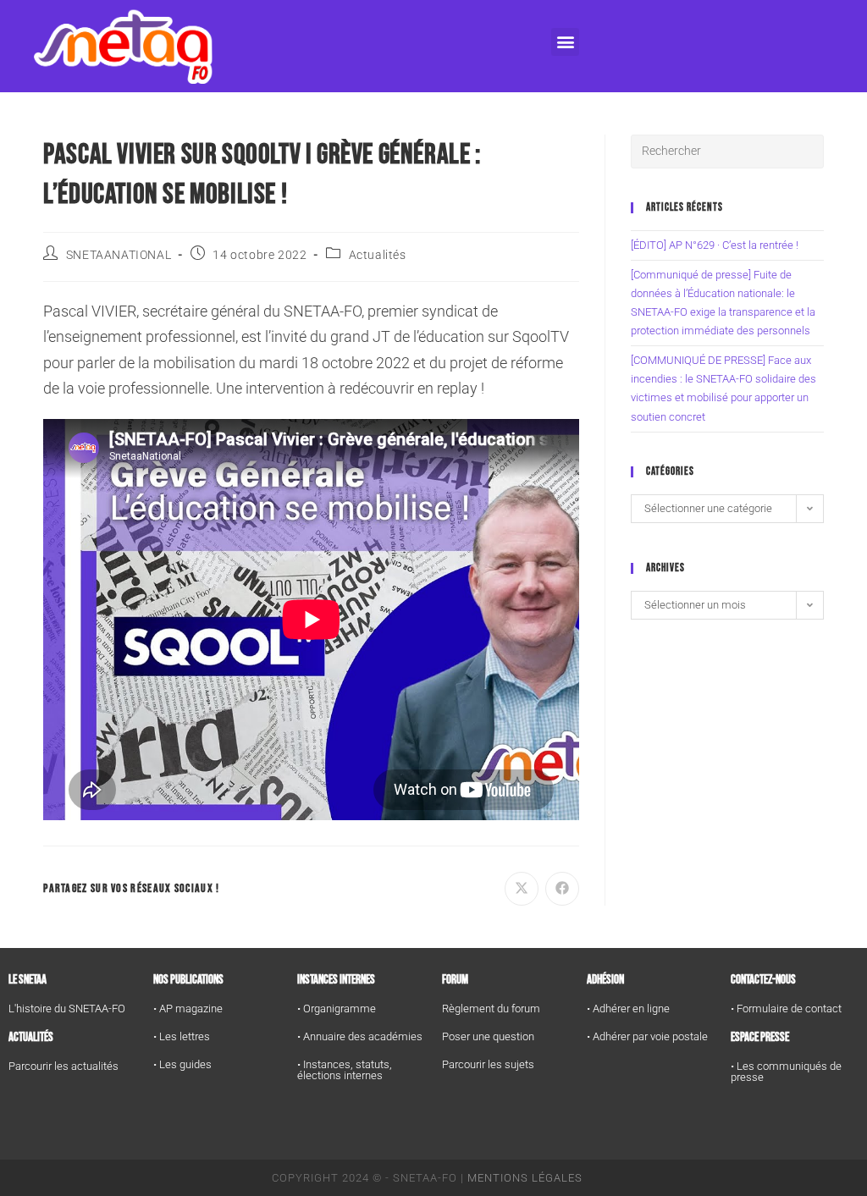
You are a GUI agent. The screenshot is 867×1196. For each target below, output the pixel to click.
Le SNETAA (27, 980)
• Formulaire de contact (786, 1008)
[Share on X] (521, 889)
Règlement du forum (491, 1008)
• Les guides (182, 1064)
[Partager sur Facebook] (562, 889)
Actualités (377, 255)
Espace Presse (760, 1037)
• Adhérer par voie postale (647, 1036)
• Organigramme (336, 1008)
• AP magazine (188, 1008)
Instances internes (336, 980)
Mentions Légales (525, 1177)
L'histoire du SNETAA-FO (66, 1008)
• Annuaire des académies (359, 1036)
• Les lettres (181, 1036)
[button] (565, 42)
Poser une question (488, 1036)
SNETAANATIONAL (118, 255)
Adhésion (605, 980)
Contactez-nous (763, 980)
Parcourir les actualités (63, 1066)
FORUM (455, 980)
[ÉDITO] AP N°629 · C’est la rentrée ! (714, 245)
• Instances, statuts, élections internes (344, 1070)
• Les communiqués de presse (786, 1071)
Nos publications (188, 980)
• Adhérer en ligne (628, 1008)
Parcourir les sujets (488, 1064)
